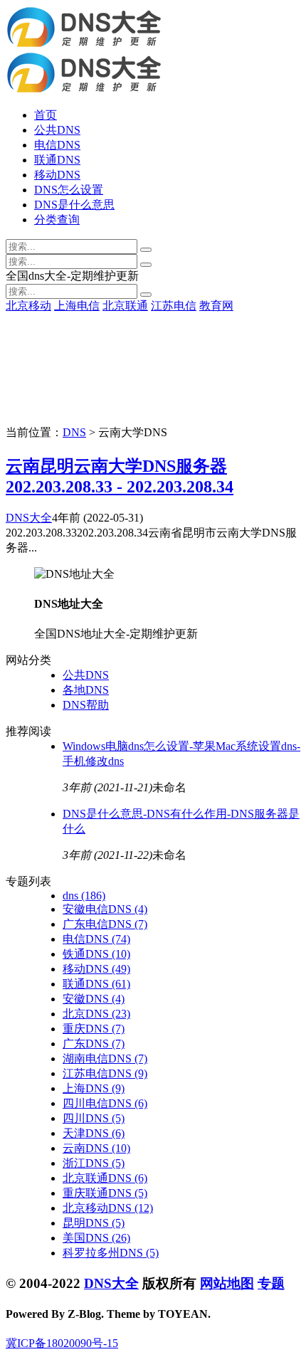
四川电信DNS (105, 1103)
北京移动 (28, 306)
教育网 (216, 306)
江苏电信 (173, 306)
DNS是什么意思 (74, 205)
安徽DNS (94, 999)
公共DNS (57, 130)
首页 (45, 115)
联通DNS (57, 160)
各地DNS (86, 690)
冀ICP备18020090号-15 (62, 1343)
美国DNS (96, 1238)
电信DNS (57, 145)
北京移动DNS (108, 1208)
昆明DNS (94, 1223)
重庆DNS (94, 1029)
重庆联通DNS (105, 1193)
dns (84, 895)
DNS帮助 (86, 705)
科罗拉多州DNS (111, 1253)
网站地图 (227, 1283)
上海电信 (77, 306)
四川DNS (94, 1118)
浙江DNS (94, 1163)
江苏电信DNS (105, 1073)
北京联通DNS (105, 1178)
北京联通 (125, 306)
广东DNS (94, 1043)
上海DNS (94, 1088)
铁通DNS (96, 954)
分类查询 (57, 219)
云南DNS (96, 1148)
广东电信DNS (105, 924)
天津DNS (94, 1133)
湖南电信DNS (105, 1058)
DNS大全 (29, 518)
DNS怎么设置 (68, 190)
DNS (74, 432)
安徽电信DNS (105, 909)
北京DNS (96, 1014)
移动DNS (57, 175)
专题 (271, 1283)
